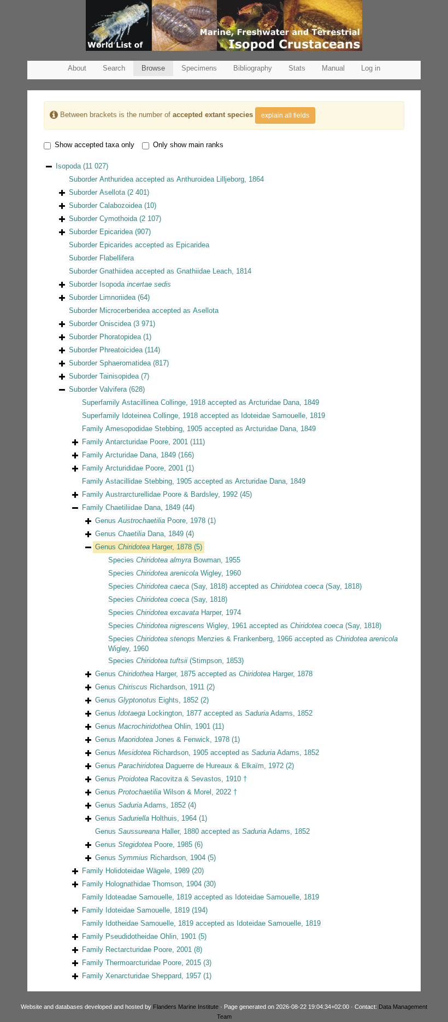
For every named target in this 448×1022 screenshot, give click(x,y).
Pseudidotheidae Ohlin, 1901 (150, 936)
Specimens (199, 68)
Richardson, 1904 (161, 857)
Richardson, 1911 (161, 687)
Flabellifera (116, 258)
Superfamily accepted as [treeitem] (200, 402)
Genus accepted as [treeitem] (204, 674)
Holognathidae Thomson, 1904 (153, 884)
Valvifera (113, 389)
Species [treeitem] (174, 560)
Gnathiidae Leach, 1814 (213, 271)
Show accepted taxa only (94, 145)
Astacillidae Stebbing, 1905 (148, 481)
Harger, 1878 (155, 547)
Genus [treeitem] (155, 520)
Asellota (112, 192)
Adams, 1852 (279, 713)
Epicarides (116, 245)
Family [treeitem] (143, 442)
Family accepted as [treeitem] (199, 429)
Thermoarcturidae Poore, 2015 (153, 963)
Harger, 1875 (157, 674)
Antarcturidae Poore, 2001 (146, 442)
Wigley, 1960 (188, 573)
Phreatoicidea (121, 350)
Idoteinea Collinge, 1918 (160, 415)
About (77, 68)
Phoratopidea (120, 337)
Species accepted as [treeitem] (235, 586)
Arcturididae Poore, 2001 (144, 468)
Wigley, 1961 (191, 626)
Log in (370, 68)
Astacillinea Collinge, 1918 (163, 402)
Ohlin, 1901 (164, 726)
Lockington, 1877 (160, 713)
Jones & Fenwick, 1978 (173, 739)
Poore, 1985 (155, 844)
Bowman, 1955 (188, 560)
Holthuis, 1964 (157, 818)
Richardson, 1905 (163, 752)
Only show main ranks (188, 145)
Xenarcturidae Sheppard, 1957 (153, 976)
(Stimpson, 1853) (190, 661)
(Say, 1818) (181, 586)
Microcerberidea (124, 310)
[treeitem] (148, 547)
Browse (153, 68)
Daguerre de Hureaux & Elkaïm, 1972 (201, 766)
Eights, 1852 (158, 700)
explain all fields (285, 115)
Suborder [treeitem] (109, 192)
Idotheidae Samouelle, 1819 (149, 923)
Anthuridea (116, 179)
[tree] (224, 571)
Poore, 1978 (161, 520)
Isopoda (135, 284)
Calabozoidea (120, 205)
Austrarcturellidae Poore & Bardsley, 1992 (171, 494)
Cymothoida (118, 218)
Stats (296, 68)
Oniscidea (115, 324)
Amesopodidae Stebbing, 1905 (153, 429)
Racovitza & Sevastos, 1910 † (182, 779)
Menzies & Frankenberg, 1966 (214, 639)
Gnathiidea (116, 271)
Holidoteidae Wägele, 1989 (147, 871)
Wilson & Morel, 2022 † (177, 792)
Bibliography (252, 68)
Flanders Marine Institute (186, 1006)
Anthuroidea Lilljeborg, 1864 (220, 179)
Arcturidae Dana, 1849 (284, 402)
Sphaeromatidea (125, 363)
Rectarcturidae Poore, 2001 (148, 949)
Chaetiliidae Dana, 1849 (142, 507)
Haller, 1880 (158, 831)
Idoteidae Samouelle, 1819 (283, 415)
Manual (333, 68)
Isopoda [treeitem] (82, 166)
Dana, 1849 (151, 534)
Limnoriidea (117, 297)
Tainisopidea (119, 376)
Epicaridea (116, 232)
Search (114, 68)
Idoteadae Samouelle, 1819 (148, 897)
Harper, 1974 (188, 612)
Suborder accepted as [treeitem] (166, 179)
